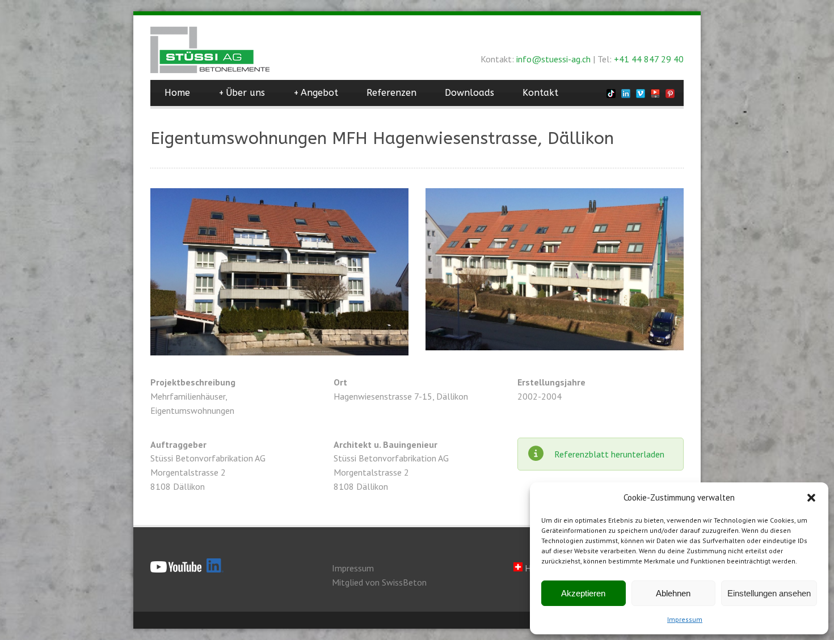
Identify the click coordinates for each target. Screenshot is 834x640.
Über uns (241, 92)
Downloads (469, 92)
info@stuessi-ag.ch (553, 59)
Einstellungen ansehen (769, 593)
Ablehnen (673, 593)
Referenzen (391, 92)
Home (177, 92)
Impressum (684, 619)
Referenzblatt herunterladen (609, 454)
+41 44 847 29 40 (649, 59)
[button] (811, 497)
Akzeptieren (583, 593)
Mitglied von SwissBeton (379, 582)
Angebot (315, 92)
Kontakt (540, 92)
